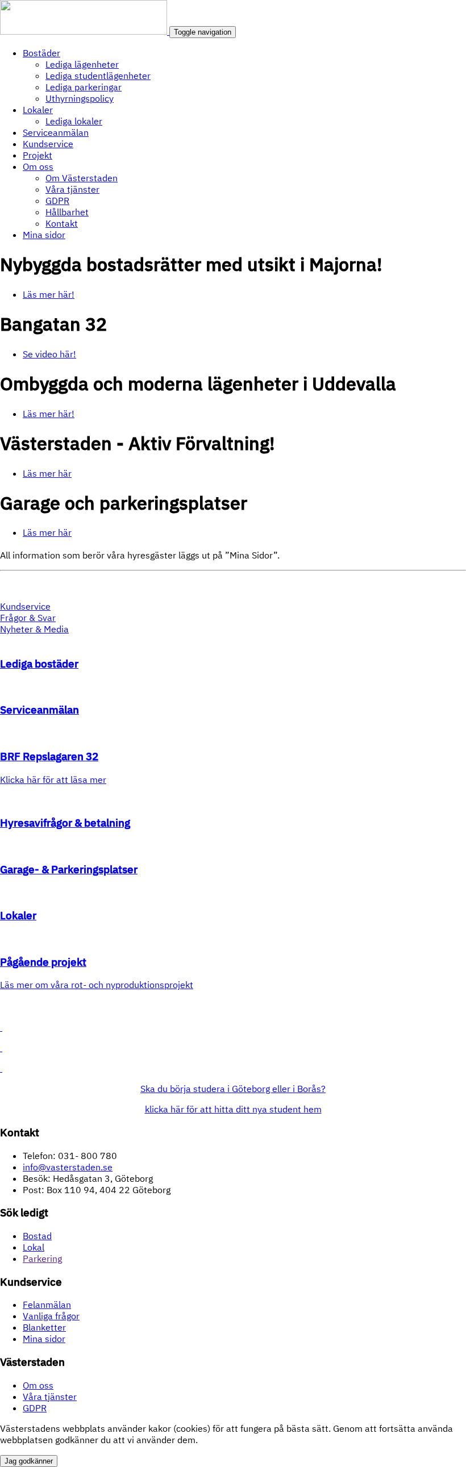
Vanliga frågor (51, 1316)
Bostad (37, 1235)
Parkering (42, 1258)
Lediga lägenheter (82, 64)
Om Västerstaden (81, 178)
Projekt (37, 155)
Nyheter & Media (34, 629)
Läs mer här (47, 473)
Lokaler (38, 109)
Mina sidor (44, 234)
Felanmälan (47, 1304)
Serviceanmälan (56, 132)
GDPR (57, 200)
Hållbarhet (67, 212)
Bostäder (41, 53)
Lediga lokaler (73, 121)
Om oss (38, 166)
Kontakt (61, 223)
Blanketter (44, 1327)
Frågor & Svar (28, 617)
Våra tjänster (72, 189)
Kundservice (48, 143)
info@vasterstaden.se (68, 1167)
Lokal (33, 1247)
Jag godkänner (29, 1461)
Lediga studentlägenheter (98, 75)
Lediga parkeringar (83, 87)
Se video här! (49, 354)
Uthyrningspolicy (79, 98)
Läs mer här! (48, 294)
